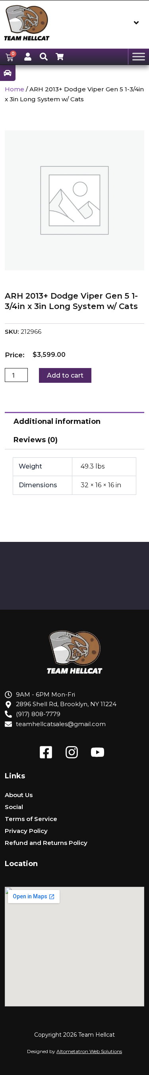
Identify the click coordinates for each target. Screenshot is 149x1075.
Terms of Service (31, 819)
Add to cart (65, 375)
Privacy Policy (26, 831)
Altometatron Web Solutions (89, 1051)
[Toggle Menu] (138, 56)
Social (14, 807)
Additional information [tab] (57, 421)
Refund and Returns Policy (46, 843)
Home (14, 89)
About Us (19, 795)
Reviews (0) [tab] (36, 439)
